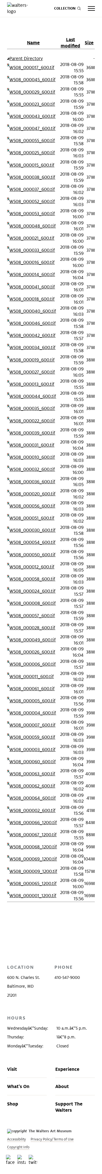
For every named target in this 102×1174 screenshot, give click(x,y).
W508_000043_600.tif (32, 116)
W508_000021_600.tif (31, 238)
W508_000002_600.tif (32, 810)
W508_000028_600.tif (32, 628)
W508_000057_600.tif (32, 616)
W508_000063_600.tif (32, 774)
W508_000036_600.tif (32, 482)
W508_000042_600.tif (32, 335)
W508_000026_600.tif (32, 652)
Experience (67, 1069)
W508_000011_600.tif (31, 676)
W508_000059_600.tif (32, 737)
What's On (18, 1086)
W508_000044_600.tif (32, 396)
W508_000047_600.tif (32, 128)
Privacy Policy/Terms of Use (52, 1139)
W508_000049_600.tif (32, 640)
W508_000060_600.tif (32, 762)
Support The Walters (68, 1107)
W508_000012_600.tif (31, 567)
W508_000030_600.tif (32, 530)
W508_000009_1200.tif (33, 871)
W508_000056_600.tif (32, 506)
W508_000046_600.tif (32, 323)
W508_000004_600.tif (32, 713)
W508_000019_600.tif (32, 360)
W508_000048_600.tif (32, 226)
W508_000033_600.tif (32, 250)
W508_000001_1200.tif (32, 896)
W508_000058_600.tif (32, 579)
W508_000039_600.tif (32, 433)
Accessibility (16, 1139)
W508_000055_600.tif (32, 141)
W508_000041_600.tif (32, 287)
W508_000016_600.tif (32, 262)
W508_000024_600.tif (32, 591)
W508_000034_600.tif (32, 347)
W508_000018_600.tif (32, 299)
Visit (12, 1069)
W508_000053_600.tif (32, 214)
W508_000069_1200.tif (33, 859)
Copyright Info (18, 1147)
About (62, 1086)
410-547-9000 (67, 977)
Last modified (70, 42)
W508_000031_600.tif (31, 445)
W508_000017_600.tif (31, 67)
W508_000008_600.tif (32, 603)
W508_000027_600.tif (32, 372)
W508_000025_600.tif (32, 153)
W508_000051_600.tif (31, 518)
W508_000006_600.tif (32, 664)
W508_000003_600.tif (32, 749)
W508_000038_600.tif (32, 177)
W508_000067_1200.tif (33, 835)
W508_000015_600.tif (31, 165)
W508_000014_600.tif (32, 274)
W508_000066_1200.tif (33, 823)
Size (89, 42)
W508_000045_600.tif (32, 80)
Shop (12, 1104)
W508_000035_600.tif (32, 408)
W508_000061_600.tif (32, 689)
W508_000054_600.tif (32, 542)
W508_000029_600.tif (32, 92)
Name (33, 42)
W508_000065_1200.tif (33, 883)
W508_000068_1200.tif (33, 847)
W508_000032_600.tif (32, 469)
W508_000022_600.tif (32, 421)
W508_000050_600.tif (32, 555)
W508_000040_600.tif (32, 311)
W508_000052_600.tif (32, 201)
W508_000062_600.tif (32, 786)
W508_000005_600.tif (32, 701)
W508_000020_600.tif (32, 494)
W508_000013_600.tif (31, 384)
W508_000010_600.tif (32, 457)
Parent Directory (26, 58)
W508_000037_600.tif (32, 189)
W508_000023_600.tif (32, 104)
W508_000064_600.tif (32, 798)
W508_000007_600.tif (32, 725)
